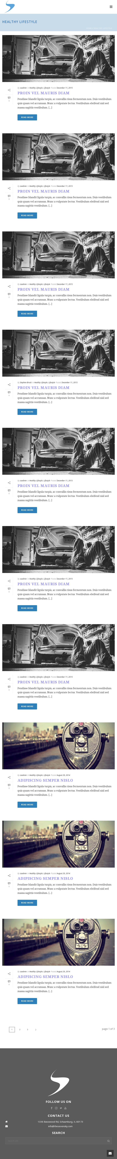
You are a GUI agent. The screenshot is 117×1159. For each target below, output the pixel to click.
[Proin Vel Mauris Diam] (58, 58)
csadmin (23, 88)
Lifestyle (47, 88)
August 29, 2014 (63, 775)
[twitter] (61, 1108)
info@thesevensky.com (60, 1126)
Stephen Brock (26, 382)
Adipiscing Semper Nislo (45, 780)
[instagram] (56, 1108)
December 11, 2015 (65, 88)
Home (89, 28)
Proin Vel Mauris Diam (44, 93)
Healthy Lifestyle (103, 28)
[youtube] (65, 1108)
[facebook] (51, 1108)
